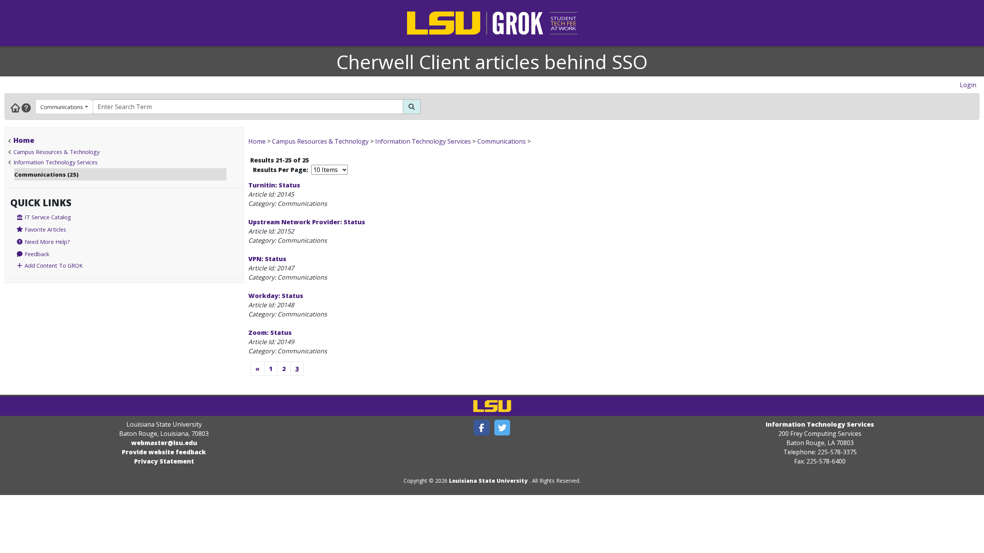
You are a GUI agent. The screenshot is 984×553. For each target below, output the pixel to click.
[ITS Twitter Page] (502, 427)
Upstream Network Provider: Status (306, 222)
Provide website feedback (164, 452)
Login (968, 85)
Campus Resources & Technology (56, 152)
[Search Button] (412, 106)
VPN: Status (267, 259)
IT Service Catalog (47, 217)
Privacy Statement (164, 461)
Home (23, 140)
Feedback (36, 254)
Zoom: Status (270, 332)
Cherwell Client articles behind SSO (492, 62)
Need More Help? (46, 241)
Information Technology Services (55, 162)
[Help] (26, 107)
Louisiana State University (488, 480)
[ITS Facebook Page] (482, 427)
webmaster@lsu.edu (164, 443)
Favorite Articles (44, 229)
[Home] (15, 107)
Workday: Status (275, 295)
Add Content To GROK (53, 265)
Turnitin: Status (274, 185)
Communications (61, 107)
